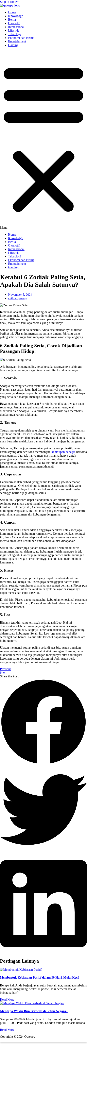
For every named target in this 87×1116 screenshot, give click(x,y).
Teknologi (14, 34)
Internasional (16, 27)
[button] (43, 140)
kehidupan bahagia (63, 452)
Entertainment (17, 41)
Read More (7, 999)
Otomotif (14, 23)
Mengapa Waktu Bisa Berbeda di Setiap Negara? (34, 1011)
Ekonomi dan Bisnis (21, 37)
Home (12, 12)
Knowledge (15, 16)
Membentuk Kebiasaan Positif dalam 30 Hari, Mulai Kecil (39, 977)
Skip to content (9, 1)
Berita (12, 19)
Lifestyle (13, 30)
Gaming (13, 45)
